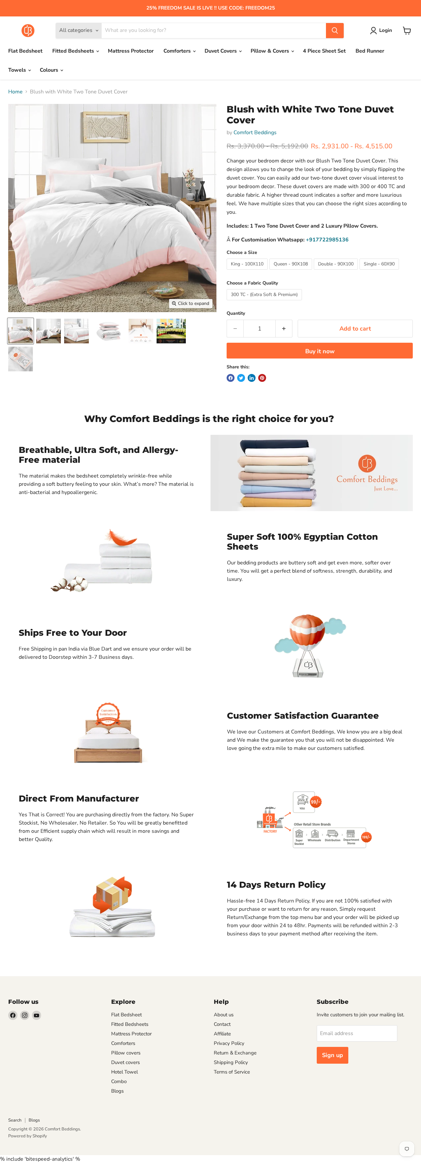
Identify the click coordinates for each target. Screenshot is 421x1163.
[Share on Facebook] (231, 378)
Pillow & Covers (270, 51)
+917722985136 (327, 239)
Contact (222, 1024)
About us (224, 1014)
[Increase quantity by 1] (284, 329)
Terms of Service (232, 1072)
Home (15, 92)
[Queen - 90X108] (291, 271)
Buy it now (319, 351)
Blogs (117, 1091)
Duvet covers (125, 1062)
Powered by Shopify (27, 1136)
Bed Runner (370, 51)
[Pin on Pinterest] (262, 378)
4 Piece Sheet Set (324, 51)
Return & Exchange (235, 1053)
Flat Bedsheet (25, 51)
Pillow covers (125, 1053)
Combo (119, 1081)
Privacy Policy (229, 1043)
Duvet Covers (221, 51)
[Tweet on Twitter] (241, 378)
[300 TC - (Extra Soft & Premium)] (265, 302)
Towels (17, 70)
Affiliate (222, 1033)
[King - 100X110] (248, 271)
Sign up (332, 1055)
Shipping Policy (231, 1062)
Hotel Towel (124, 1072)
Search (14, 1120)
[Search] (335, 30)
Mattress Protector (131, 51)
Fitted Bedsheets (73, 51)
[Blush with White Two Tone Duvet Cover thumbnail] (21, 331)
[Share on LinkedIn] (252, 378)
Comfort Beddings (255, 132)
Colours (50, 70)
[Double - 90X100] (336, 271)
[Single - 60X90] (380, 271)
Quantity (236, 313)
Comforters (177, 51)
